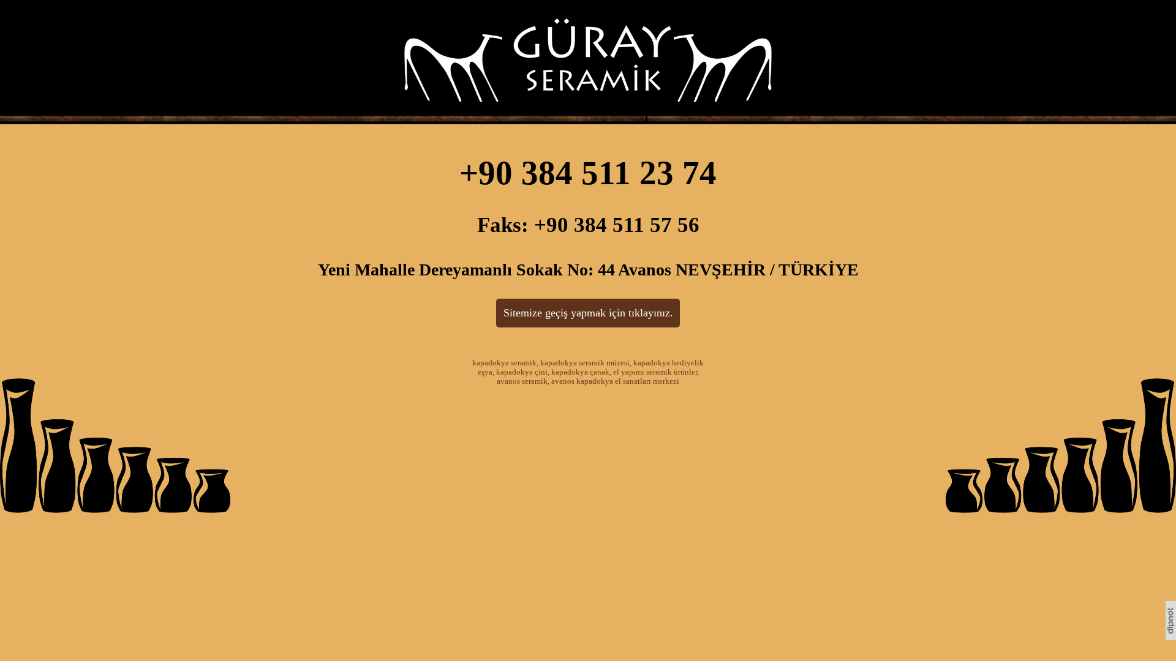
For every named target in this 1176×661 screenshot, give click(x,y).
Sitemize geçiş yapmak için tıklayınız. (588, 313)
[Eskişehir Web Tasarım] (1171, 637)
